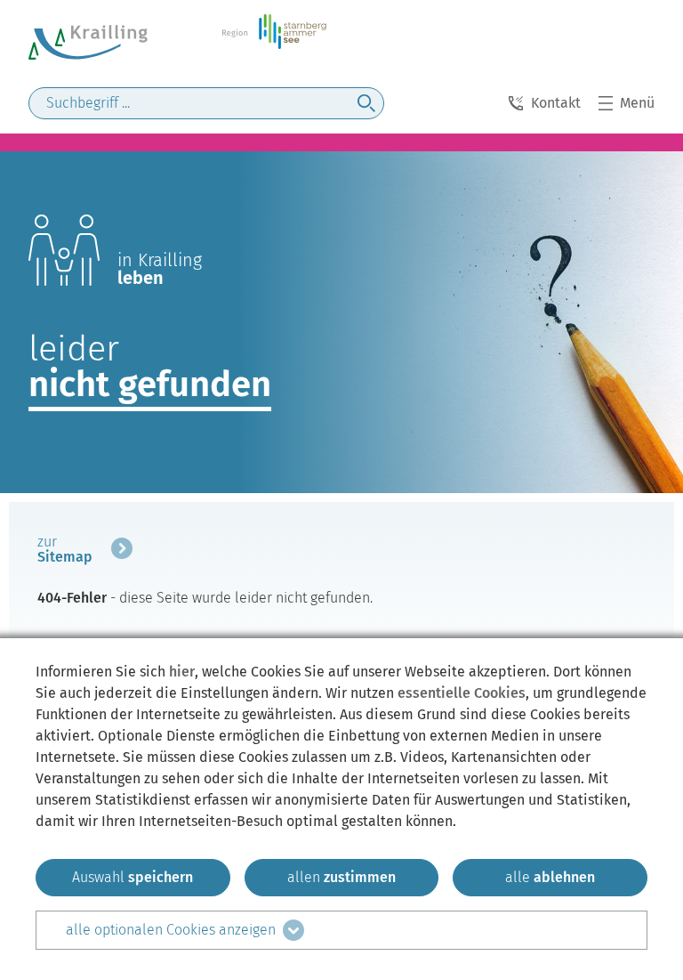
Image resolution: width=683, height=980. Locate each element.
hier (182, 671)
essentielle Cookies (462, 692)
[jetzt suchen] (366, 103)
